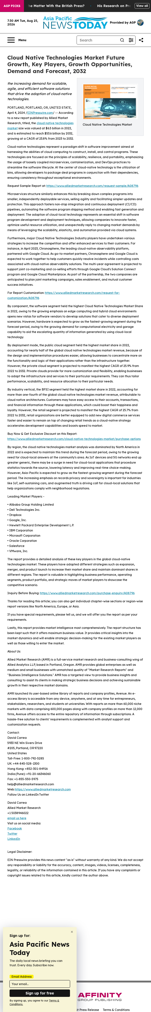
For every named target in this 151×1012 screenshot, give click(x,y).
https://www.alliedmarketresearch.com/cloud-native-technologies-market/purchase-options (74, 439)
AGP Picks (12, 6)
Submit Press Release (84, 1010)
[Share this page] (141, 40)
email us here (16, 818)
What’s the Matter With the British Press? (49, 6)
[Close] (72, 932)
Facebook (14, 828)
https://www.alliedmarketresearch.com (43, 789)
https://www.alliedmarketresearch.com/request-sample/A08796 (92, 186)
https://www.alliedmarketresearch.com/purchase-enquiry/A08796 (87, 593)
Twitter (12, 833)
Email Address (21, 976)
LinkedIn (13, 839)
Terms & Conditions (116, 1010)
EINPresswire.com (40, 113)
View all (142, 6)
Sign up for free (40, 993)
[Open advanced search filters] (131, 40)
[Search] (122, 40)
